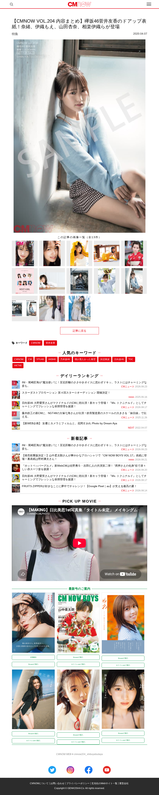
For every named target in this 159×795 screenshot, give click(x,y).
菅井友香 (50, 343)
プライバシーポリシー (78, 783)
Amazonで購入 (33, 664)
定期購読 (33, 657)
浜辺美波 (105, 359)
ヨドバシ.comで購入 (78, 664)
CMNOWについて (39, 783)
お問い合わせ (57, 783)
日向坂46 (119, 359)
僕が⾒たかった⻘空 (85, 359)
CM (30, 359)
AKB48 (52, 359)
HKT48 (18, 365)
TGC (130, 359)
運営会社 (124, 783)
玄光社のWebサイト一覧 (104, 783)
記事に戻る (79, 330)
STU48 (40, 359)
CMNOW (35, 343)
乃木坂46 (65, 359)
